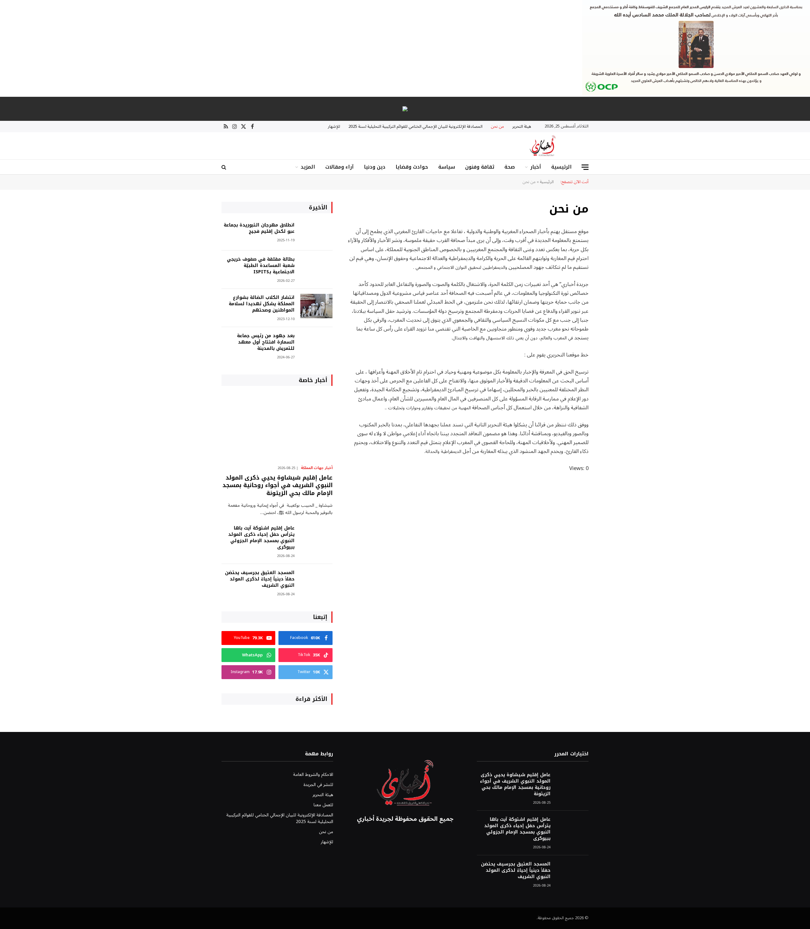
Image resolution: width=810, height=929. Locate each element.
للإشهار (334, 126)
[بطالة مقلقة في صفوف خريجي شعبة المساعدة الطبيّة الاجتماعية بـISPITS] (316, 268)
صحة (509, 167)
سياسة (446, 167)
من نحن (497, 126)
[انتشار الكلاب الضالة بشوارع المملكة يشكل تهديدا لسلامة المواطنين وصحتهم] (316, 306)
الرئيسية (561, 167)
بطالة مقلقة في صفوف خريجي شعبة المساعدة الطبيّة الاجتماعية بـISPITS (261, 265)
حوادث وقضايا (412, 167)
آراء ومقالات (339, 167)
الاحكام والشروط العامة (313, 774)
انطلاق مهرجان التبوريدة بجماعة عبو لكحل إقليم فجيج (259, 228)
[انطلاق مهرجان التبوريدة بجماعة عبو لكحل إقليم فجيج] (316, 233)
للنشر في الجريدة (318, 784)
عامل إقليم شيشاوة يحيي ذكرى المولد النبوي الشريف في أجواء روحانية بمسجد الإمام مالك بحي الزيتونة (277, 485)
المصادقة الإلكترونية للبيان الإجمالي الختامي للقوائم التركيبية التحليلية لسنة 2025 (415, 126)
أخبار (535, 167)
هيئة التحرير (521, 126)
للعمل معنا (323, 804)
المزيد (308, 167)
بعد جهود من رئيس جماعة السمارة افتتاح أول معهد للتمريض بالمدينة (266, 342)
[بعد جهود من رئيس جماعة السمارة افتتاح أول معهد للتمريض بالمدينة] (316, 344)
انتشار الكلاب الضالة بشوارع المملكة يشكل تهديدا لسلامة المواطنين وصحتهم (262, 303)
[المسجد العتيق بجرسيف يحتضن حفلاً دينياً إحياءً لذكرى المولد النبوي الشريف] (316, 581)
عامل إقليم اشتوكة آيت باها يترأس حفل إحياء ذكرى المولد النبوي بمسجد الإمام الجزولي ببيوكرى (261, 537)
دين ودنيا (374, 167)
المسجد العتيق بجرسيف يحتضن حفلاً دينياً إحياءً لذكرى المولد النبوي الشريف (260, 579)
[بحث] (224, 167)
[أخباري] (543, 145)
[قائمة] (585, 167)
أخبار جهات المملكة (317, 468)
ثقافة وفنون (479, 167)
